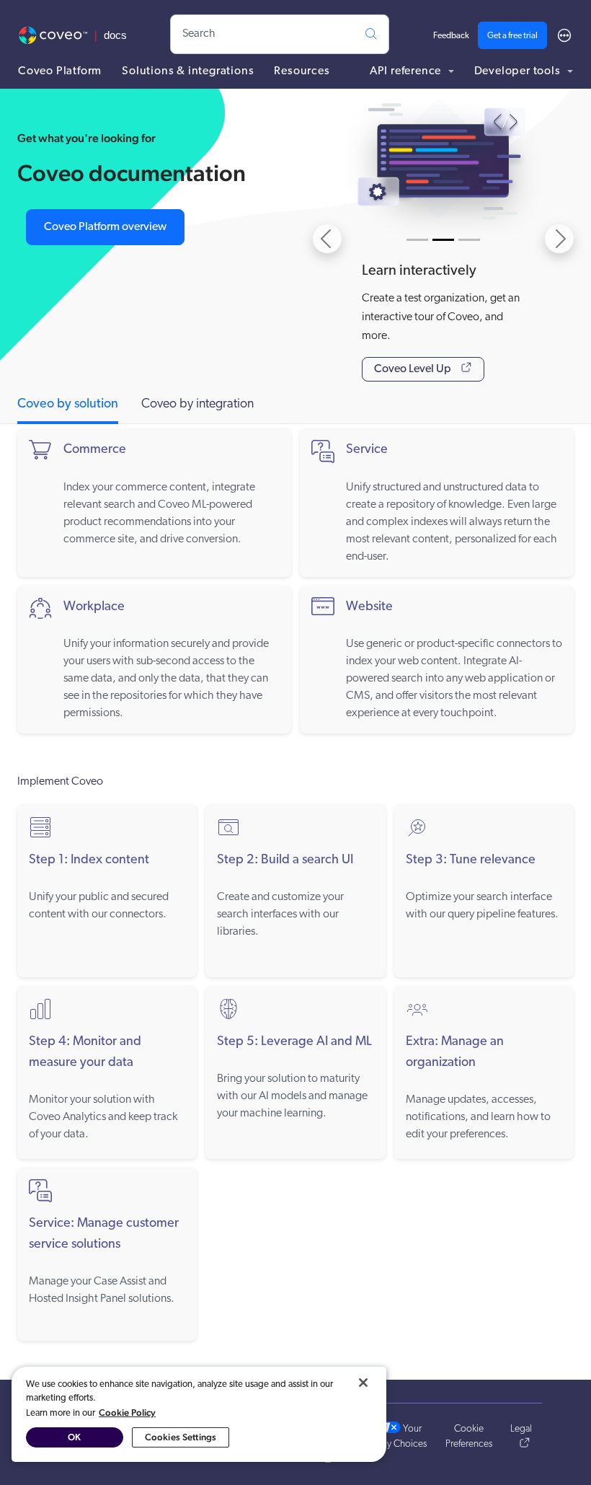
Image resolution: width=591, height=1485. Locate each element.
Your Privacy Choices (395, 1437)
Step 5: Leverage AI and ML (294, 1042)
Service (367, 450)
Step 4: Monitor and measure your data (85, 1053)
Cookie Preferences (468, 1437)
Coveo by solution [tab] (67, 404)
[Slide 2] (443, 240)
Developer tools (519, 71)
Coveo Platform (60, 71)
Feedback (451, 36)
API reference (407, 71)
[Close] (363, 1382)
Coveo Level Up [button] (413, 369)
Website (369, 607)
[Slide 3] (469, 240)
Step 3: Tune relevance (471, 860)
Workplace (94, 607)
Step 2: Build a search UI (285, 860)
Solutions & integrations (188, 71)
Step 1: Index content (89, 860)
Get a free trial (512, 36)
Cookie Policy (127, 1412)
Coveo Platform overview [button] (105, 227)
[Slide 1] (417, 240)
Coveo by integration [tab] (197, 404)
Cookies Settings (180, 1437)
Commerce (94, 450)
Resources (301, 71)
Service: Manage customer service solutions (104, 1234)
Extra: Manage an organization (455, 1053)
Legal (521, 1429)
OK (74, 1437)
